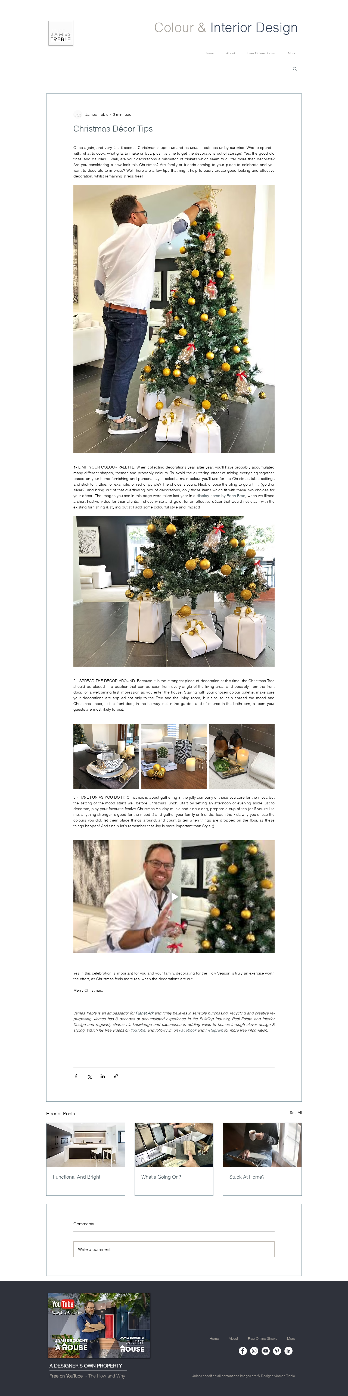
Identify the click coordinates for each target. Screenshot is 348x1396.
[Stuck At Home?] (262, 1145)
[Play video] (174, 896)
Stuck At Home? (247, 1177)
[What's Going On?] (174, 1145)
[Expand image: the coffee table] (174, 756)
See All (296, 1112)
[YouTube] (266, 1351)
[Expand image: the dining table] (106, 756)
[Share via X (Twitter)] (89, 1076)
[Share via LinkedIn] (102, 1076)
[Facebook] (243, 1351)
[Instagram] (254, 1351)
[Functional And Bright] (85, 1145)
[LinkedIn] (288, 1351)
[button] (294, 68)
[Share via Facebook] (76, 1076)
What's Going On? (161, 1177)
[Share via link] (116, 1076)
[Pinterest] (277, 1351)
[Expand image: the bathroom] (242, 756)
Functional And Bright (76, 1177)
